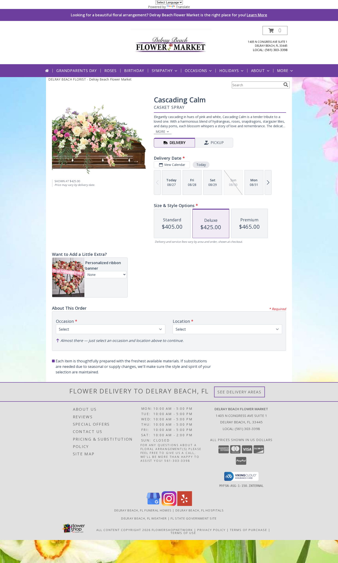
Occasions (196, 70)
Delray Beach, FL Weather (144, 518)
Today (201, 164)
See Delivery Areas (239, 392)
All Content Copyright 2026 (123, 530)
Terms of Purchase (248, 530)
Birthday (134, 70)
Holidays (229, 70)
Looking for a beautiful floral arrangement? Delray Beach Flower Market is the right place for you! (169, 14)
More (282, 70)
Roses (110, 70)
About (258, 70)
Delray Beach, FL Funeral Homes (143, 510)
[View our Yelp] (184, 504)
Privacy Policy (211, 530)
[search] (285, 84)
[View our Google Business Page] (153, 504)
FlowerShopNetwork (172, 530)
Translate (183, 7)
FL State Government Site (194, 518)
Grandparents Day (76, 70)
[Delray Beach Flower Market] (171, 45)
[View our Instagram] (169, 504)
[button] (275, 30)
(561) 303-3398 (276, 50)
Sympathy (162, 70)
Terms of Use (183, 533)
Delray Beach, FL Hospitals (199, 510)
